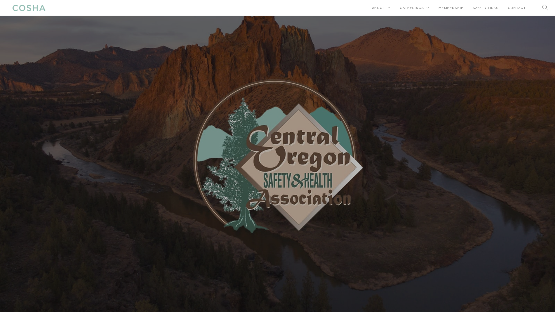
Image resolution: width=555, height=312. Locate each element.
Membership (451, 8)
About (378, 8)
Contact (517, 8)
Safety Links (486, 8)
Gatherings (412, 8)
